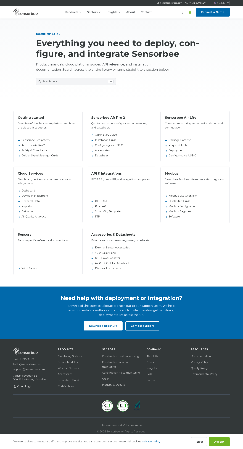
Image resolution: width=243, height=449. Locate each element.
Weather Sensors (68, 368)
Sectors (92, 12)
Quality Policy (199, 368)
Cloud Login (24, 386)
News (150, 362)
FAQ (149, 374)
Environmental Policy (204, 374)
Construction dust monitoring (120, 356)
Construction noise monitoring (121, 372)
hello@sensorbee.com (171, 2)
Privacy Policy (199, 362)
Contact (146, 12)
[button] (182, 12)
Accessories (65, 374)
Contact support (142, 325)
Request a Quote (212, 12)
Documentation (201, 356)
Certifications (66, 386)
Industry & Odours (113, 384)
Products (71, 12)
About (130, 12)
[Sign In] (190, 12)
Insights (112, 12)
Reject (199, 441)
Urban (106, 378)
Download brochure (103, 325)
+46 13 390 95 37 (197, 2)
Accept (219, 441)
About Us (152, 356)
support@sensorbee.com (29, 369)
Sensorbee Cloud (68, 380)
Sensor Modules (68, 362)
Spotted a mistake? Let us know (121, 425)
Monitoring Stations (70, 356)
